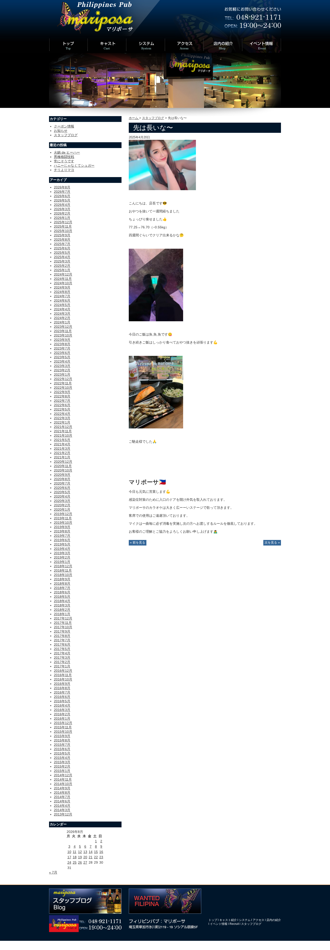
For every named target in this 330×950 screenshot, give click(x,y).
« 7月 (53, 872)
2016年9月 (62, 684)
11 (74, 852)
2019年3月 (62, 553)
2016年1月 (62, 718)
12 (80, 852)
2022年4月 (62, 414)
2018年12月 (63, 566)
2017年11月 (63, 623)
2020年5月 (62, 492)
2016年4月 (62, 705)
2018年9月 (62, 579)
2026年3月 (62, 209)
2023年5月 (62, 357)
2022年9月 (62, 392)
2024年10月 (63, 283)
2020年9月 (62, 475)
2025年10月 (63, 231)
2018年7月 (62, 588)
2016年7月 (62, 692)
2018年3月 (62, 605)
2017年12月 (63, 618)
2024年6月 (62, 300)
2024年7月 (62, 296)
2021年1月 (62, 457)
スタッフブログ (153, 118)
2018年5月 (62, 596)
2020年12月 (63, 462)
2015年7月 (62, 745)
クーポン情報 (64, 126)
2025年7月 (62, 244)
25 (75, 862)
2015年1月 (62, 771)
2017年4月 (62, 653)
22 (96, 857)
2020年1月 (62, 509)
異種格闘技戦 (64, 157)
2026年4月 (62, 205)
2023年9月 (62, 340)
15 (96, 852)
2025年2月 (62, 266)
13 (85, 852)
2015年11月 (63, 727)
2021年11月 (63, 431)
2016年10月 (63, 679)
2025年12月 (63, 222)
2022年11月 (63, 383)
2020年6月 (62, 488)
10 (69, 852)
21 (91, 857)
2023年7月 (62, 348)
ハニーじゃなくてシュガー (74, 165)
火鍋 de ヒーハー (67, 152)
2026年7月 (62, 192)
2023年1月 (62, 374)
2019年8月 (62, 531)
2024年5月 (62, 305)
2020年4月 (62, 496)
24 (69, 862)
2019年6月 (62, 540)
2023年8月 (62, 344)
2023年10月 (63, 335)
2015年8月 (62, 740)
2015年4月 (62, 758)
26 (80, 862)
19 (80, 857)
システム (245, 920)
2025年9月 (62, 235)
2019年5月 (62, 544)
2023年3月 (62, 366)
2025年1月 (62, 270)
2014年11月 (63, 779)
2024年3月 (62, 313)
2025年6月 (62, 248)
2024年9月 (62, 287)
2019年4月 (62, 549)
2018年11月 (63, 570)
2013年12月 (63, 814)
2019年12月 (63, 514)
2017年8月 (62, 636)
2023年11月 (63, 331)
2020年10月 (63, 470)
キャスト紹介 (228, 920)
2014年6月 (62, 801)
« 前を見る (137, 542)
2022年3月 (62, 418)
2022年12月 (63, 379)
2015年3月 (62, 762)
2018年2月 (62, 610)
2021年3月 (62, 448)
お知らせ (60, 131)
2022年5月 (62, 409)
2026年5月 (62, 200)
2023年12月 (63, 327)
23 (101, 857)
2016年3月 (62, 710)
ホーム (134, 118)
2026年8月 (62, 187)
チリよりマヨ (64, 170)
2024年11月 (63, 279)
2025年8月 (62, 239)
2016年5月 (62, 701)
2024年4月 (62, 309)
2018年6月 (62, 592)
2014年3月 (62, 810)
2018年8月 (62, 583)
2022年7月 (62, 401)
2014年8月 (62, 792)
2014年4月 (62, 806)
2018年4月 (62, 601)
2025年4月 (62, 257)
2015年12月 (63, 723)
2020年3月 (62, 501)
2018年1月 (62, 614)
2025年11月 (63, 226)
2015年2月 (62, 766)
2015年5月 (62, 753)
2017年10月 (63, 627)
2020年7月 (62, 483)
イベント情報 (218, 924)
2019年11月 (63, 518)
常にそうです (64, 161)
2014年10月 (63, 784)
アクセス (258, 920)
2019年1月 (62, 562)
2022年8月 (62, 396)
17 (69, 857)
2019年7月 (62, 536)
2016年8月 (62, 688)
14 (91, 852)
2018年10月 (63, 575)
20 (85, 857)
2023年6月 (62, 353)
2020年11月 (63, 466)
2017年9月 (62, 631)
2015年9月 (62, 736)
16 (101, 852)
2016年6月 (62, 697)
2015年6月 (62, 749)
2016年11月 (63, 675)
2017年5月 (62, 649)
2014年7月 (62, 797)
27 (85, 862)
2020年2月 (62, 505)
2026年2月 (62, 213)
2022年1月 (62, 422)
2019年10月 (63, 522)
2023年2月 (62, 370)
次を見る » (272, 542)
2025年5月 (62, 252)
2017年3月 (62, 657)
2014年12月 (63, 775)
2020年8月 (62, 479)
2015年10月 (63, 731)
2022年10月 (63, 387)
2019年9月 (62, 527)
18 (75, 857)
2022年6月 (62, 405)
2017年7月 (62, 640)
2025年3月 (62, 261)
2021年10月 (63, 435)
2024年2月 (62, 318)
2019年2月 (62, 557)
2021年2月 (62, 453)
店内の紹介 (273, 920)
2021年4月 (62, 444)
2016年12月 (63, 671)
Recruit (234, 924)
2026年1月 (62, 218)
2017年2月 (62, 662)
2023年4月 (62, 361)
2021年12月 (63, 427)
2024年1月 (62, 322)
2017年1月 (62, 666)
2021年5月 (62, 440)
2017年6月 (62, 644)
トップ (212, 920)
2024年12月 (63, 274)
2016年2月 (62, 714)
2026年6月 (62, 196)
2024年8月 (62, 292)
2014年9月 (62, 788)
